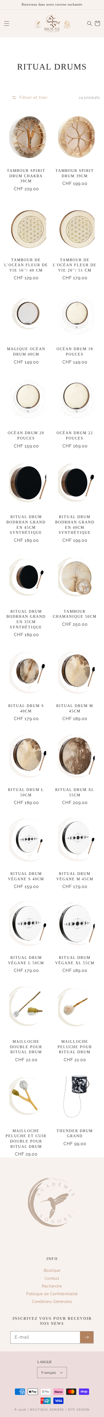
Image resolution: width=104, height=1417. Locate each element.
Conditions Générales (52, 1301)
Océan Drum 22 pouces (75, 435)
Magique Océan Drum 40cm (26, 351)
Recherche (52, 1286)
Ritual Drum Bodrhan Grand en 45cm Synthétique (26, 525)
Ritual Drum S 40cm (26, 708)
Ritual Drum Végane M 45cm (74, 876)
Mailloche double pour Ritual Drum (26, 1047)
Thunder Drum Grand (75, 1133)
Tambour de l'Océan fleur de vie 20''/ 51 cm (75, 265)
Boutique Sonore (47, 1409)
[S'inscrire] (86, 1337)
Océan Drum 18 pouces (75, 351)
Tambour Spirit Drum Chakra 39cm (26, 176)
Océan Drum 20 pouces (26, 435)
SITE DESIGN (79, 1409)
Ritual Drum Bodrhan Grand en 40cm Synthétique (74, 525)
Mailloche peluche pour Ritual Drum (75, 1047)
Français (48, 1373)
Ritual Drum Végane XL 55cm (74, 960)
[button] (7, 23)
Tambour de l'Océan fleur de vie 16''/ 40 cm (26, 265)
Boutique (52, 1270)
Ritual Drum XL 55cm (74, 792)
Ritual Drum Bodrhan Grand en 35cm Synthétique (26, 619)
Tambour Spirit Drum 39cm (74, 173)
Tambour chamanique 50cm (75, 614)
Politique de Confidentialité (52, 1294)
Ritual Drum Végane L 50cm (26, 960)
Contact (52, 1278)
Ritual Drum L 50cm (26, 792)
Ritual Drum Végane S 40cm (26, 876)
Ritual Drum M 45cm (74, 708)
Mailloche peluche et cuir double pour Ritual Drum (26, 1139)
